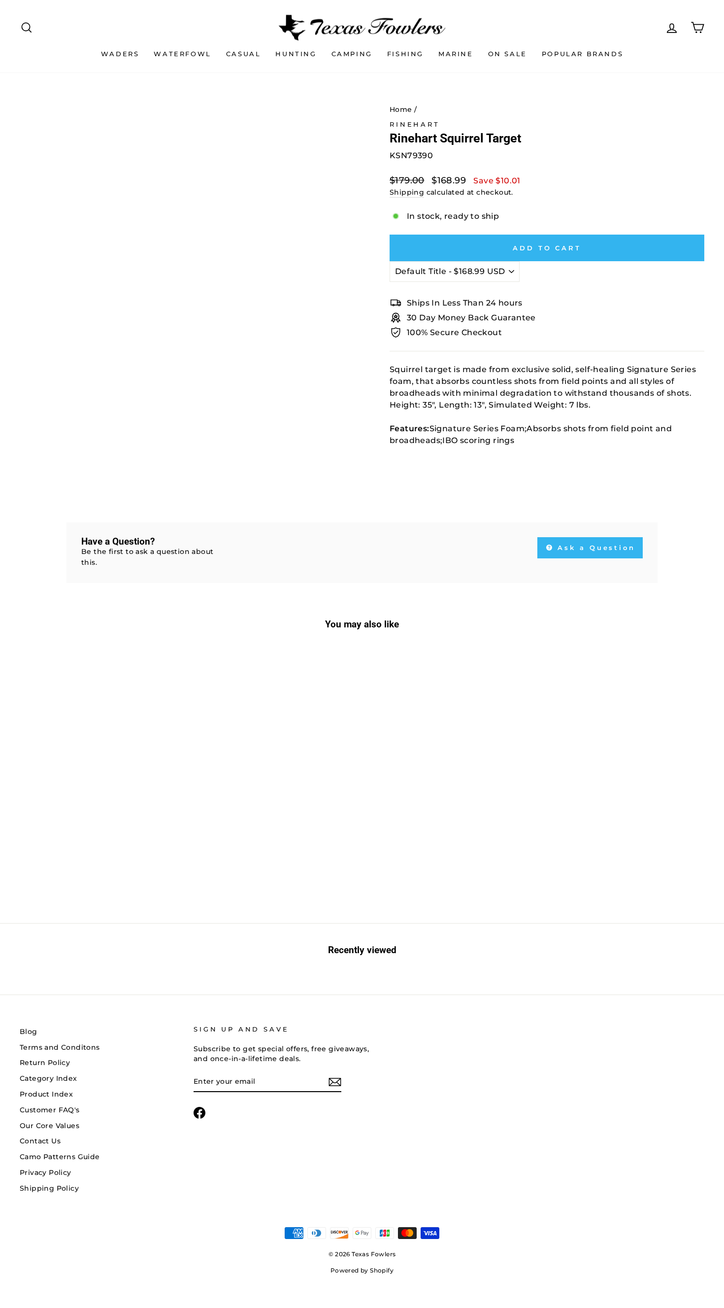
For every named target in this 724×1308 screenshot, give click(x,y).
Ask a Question (595, 547)
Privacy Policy (45, 1172)
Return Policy (45, 1063)
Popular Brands (582, 54)
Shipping (407, 192)
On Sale (507, 54)
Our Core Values (49, 1126)
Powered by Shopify (362, 1270)
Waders (120, 54)
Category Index (48, 1078)
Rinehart (415, 124)
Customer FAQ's (50, 1110)
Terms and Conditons (60, 1047)
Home (401, 109)
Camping (351, 54)
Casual (243, 54)
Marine (455, 54)
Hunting (295, 54)
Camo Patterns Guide (60, 1157)
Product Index (46, 1094)
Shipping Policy (49, 1188)
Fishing (405, 54)
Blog (28, 1031)
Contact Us (40, 1141)
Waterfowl (182, 54)
